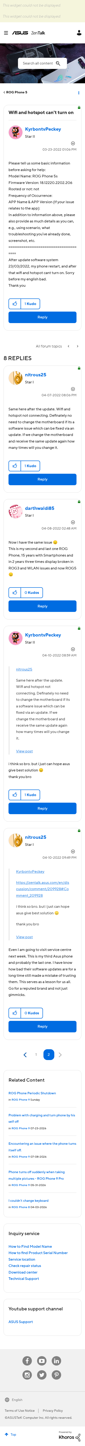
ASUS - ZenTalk (28, 32)
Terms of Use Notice (20, 1411)
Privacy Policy (53, 1411)
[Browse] (8, 33)
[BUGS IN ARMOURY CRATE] (77, 346)
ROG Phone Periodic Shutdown (32, 1093)
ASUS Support (20, 1322)
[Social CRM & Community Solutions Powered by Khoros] (69, 1436)
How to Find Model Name (30, 1246)
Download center (23, 1272)
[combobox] (42, 63)
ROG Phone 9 (21, 1100)
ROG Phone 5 (16, 92)
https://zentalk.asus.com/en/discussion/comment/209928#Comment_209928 (42, 889)
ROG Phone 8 (21, 1207)
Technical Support (23, 1278)
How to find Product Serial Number (38, 1253)
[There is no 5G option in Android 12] (69, 346)
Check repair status (24, 1265)
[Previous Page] (25, 1055)
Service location (21, 1259)
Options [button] (78, 92)
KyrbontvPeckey (30, 871)
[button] (15, 304)
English (17, 1400)
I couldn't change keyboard (28, 1201)
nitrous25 (24, 669)
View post (24, 751)
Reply (42, 317)
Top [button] (13, 1435)
